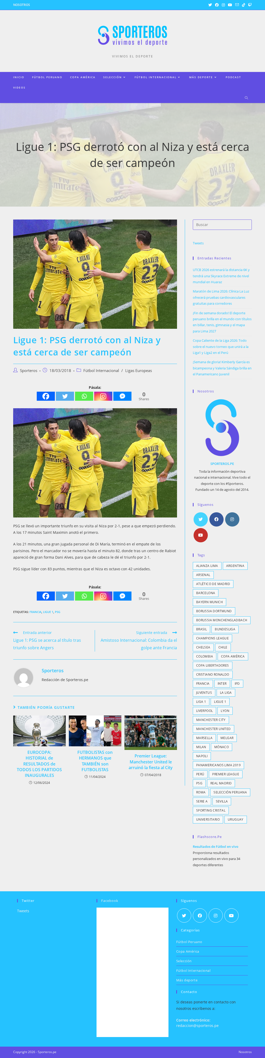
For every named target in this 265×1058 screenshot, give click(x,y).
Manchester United (213, 729)
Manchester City (211, 720)
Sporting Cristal (210, 810)
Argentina (235, 566)
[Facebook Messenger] (122, 396)
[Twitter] (65, 396)
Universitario (208, 819)
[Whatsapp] (84, 396)
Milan (201, 747)
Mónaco (221, 747)
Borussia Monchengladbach (221, 620)
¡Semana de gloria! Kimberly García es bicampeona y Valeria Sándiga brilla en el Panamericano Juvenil (222, 368)
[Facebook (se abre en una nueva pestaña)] (217, 5)
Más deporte (187, 980)
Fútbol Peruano (189, 941)
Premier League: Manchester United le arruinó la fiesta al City (151, 761)
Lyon (225, 711)
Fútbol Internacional (101, 370)
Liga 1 (201, 701)
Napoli (202, 756)
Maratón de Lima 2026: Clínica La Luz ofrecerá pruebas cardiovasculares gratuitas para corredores (221, 297)
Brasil (201, 629)
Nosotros (21, 5)
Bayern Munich (209, 602)
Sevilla (222, 801)
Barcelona (205, 593)
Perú (200, 774)
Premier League (225, 774)
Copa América (233, 656)
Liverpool (204, 711)
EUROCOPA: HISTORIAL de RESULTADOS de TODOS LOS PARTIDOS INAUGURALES (39, 763)
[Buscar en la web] (246, 98)
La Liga (226, 692)
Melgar (226, 738)
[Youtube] (201, 535)
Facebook (109, 900)
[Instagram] (103, 396)
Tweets (198, 243)
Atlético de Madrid (213, 584)
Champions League (212, 638)
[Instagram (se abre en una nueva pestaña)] (223, 5)
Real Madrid (221, 783)
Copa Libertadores (212, 665)
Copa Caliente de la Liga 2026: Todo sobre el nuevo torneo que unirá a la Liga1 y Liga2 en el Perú (220, 346)
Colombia (204, 656)
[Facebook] (46, 396)
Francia (35, 612)
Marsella (204, 738)
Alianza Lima (207, 566)
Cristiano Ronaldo (212, 674)
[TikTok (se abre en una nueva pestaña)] (243, 5)
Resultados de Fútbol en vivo (215, 846)
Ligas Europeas (138, 370)
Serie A (202, 801)
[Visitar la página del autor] (23, 677)
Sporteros (28, 370)
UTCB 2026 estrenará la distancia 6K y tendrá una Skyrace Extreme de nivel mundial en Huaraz (221, 275)
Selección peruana (230, 792)
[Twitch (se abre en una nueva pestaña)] (249, 5)
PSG (57, 612)
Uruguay (236, 819)
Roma (201, 792)
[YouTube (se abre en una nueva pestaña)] (230, 5)
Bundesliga (225, 629)
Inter (222, 683)
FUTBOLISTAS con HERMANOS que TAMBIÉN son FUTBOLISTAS (95, 760)
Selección (184, 961)
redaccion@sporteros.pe (197, 1025)
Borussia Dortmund (214, 611)
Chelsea (203, 647)
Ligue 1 (48, 612)
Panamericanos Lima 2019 (218, 765)
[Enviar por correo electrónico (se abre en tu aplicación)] (237, 5)
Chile (222, 647)
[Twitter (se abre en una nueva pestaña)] (210, 5)
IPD (237, 683)
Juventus (204, 692)
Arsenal (203, 575)
